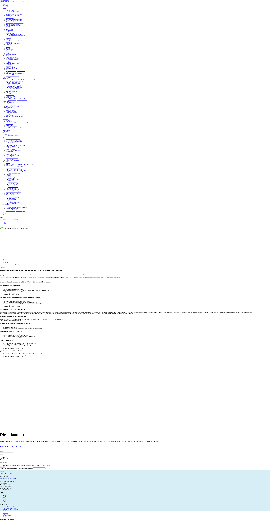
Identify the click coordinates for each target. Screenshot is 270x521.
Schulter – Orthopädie (10, 90)
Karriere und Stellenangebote (12, 189)
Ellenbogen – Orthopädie (11, 91)
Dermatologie (6, 134)
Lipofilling (8, 47)
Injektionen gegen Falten (11, 108)
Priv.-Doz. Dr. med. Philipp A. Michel (14, 140)
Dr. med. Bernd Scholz (11, 154)
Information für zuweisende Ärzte (13, 192)
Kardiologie (5, 119)
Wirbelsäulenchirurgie (8, 69)
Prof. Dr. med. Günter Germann (13, 139)
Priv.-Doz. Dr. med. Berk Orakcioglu (14, 150)
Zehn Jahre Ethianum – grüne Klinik (16, 171)
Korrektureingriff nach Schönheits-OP (14, 43)
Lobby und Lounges (13, 184)
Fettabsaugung (9, 45)
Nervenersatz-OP (9, 62)
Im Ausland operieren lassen (12, 208)
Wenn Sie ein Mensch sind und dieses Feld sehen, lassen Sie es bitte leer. (16, 468)
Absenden (3, 466)
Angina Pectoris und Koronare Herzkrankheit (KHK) (17, 122)
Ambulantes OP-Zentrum (14, 179)
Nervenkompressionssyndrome (12, 63)
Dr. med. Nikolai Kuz (10, 149)
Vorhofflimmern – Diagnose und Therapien (15, 127)
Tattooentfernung (9, 115)
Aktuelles (8, 163)
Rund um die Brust (10, 33)
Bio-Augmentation (12, 203)
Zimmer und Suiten (12, 182)
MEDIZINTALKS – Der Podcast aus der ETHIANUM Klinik (20, 164)
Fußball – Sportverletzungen (14, 82)
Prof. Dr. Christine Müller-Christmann (14, 141)
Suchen (15, 219)
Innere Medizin (6, 117)
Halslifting (8, 39)
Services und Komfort (13, 187)
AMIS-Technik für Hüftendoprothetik (16, 98)
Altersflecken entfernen (11, 111)
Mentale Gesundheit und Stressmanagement (15, 105)
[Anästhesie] (8, 461)
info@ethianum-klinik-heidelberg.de (8, 478)
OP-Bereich (11, 180)
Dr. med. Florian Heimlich (11, 159)
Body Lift (8, 31)
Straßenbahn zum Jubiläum (14, 173)
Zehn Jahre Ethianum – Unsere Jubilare (17, 170)
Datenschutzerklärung (12, 465)
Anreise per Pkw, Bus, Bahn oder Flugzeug (15, 211)
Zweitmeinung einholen (11, 54)
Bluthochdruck (9, 120)
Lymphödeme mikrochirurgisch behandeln (15, 19)
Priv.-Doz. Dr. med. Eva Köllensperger (14, 147)
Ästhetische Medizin (7, 107)
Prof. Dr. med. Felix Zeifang (12, 158)
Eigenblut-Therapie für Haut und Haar (14, 116)
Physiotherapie (6, 132)
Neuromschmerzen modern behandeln (14, 20)
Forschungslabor (12, 198)
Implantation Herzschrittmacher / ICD (14, 129)
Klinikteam (8, 175)
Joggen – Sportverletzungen (14, 86)
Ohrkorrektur (8, 52)
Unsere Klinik (6, 5)
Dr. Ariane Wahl (9, 156)
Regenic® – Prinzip (10, 194)
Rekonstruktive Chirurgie (8, 10)
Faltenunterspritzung (10, 110)
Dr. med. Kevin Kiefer (11, 153)
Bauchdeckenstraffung (11, 29)
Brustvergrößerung (10, 16)
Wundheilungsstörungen (11, 26)
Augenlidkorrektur (10, 44)
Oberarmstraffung (10, 50)
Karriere (4, 212)
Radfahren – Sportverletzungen (15, 87)
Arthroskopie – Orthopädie (12, 96)
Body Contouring (9, 30)
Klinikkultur (8, 174)
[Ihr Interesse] (8, 457)
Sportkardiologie (9, 121)
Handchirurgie (6, 55)
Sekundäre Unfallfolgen (11, 67)
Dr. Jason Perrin (9, 151)
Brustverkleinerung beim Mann (15, 34)
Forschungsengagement (11, 195)
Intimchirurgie (9, 42)
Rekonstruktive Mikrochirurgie (12, 11)
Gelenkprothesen (9, 64)
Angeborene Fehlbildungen (12, 57)
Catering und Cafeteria (13, 183)
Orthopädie (5, 78)
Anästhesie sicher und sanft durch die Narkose (16, 166)
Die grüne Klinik (12, 188)
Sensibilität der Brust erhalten (12, 15)
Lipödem (8, 48)
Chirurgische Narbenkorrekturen (13, 21)
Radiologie (5, 131)
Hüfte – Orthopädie (10, 92)
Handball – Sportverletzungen (15, 84)
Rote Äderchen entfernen (11, 112)
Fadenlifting (8, 38)
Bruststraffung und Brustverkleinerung (17, 35)
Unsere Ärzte (6, 4)
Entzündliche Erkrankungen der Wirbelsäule (15, 73)
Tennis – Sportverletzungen (14, 88)
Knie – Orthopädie (10, 93)
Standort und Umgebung (13, 185)
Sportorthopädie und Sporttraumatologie (14, 81)
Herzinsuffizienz (9, 124)
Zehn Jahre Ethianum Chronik (15, 169)
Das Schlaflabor (6, 130)
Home (4, 214)
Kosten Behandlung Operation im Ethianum (15, 206)
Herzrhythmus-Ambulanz (11, 126)
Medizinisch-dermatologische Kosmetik (11, 135)
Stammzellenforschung (13, 197)
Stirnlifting (8, 53)
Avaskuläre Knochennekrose (12, 13)
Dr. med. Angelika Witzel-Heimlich (13, 160)
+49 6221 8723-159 (11, 446)
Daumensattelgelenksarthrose (12, 58)
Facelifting (8, 37)
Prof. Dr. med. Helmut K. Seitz (12, 155)
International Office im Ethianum (13, 209)
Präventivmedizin (7, 101)
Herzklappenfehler (10, 125)
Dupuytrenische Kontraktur (12, 59)
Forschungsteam (12, 199)
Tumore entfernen (10, 18)
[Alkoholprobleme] (8, 459)
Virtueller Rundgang (10, 177)
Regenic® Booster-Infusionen (12, 106)
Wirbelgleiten (9, 77)
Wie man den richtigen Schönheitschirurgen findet (17, 207)
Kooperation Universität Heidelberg (14, 193)
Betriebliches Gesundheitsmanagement (14, 103)
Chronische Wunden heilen (14, 202)
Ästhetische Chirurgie (7, 28)
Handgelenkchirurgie (10, 61)
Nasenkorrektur (9, 49)
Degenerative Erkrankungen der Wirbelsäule (15, 71)
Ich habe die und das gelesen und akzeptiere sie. (26, 465)
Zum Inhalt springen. (4, 0)
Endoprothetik (9, 97)
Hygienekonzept (12, 178)
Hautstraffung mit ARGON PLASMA (14, 40)
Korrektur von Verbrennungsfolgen (13, 25)
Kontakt (4, 8)
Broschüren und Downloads (12, 190)
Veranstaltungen (9, 165)
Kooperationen (11, 200)
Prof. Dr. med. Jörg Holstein (12, 144)
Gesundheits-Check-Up (11, 102)
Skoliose (7, 72)
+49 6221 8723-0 (8, 480)
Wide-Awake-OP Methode (11, 68)
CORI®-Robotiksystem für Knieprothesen (17, 100)
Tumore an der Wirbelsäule (12, 74)
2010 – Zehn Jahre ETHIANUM (13, 168)
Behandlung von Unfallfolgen (12, 24)
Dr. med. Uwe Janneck (11, 146)
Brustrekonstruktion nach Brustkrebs (14, 14)
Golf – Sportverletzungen (14, 83)
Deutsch (4, 222)
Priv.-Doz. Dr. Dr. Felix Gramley (13, 142)
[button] (0, 227)
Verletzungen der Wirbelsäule (12, 76)
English (4, 223)
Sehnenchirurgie (9, 66)
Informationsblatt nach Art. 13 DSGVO (30, 465)
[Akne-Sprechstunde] (8, 458)
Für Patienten (6, 6)
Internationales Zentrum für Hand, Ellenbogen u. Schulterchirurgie (20, 79)
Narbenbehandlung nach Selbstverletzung (15, 23)
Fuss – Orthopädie (10, 95)
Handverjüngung (9, 114)
